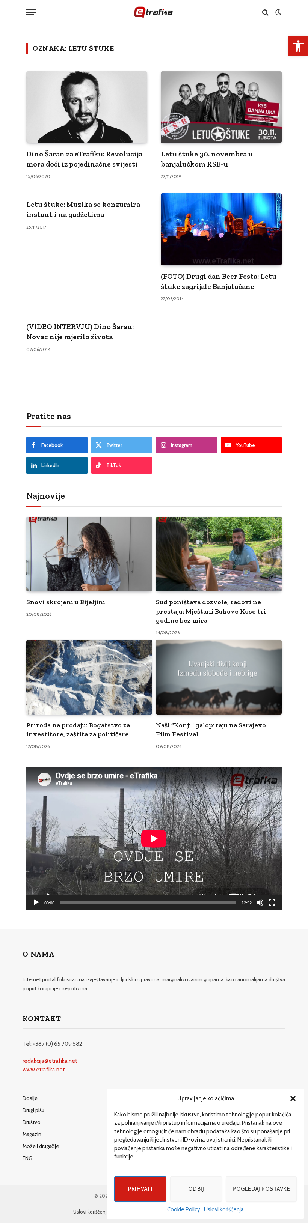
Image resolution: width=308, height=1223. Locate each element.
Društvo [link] (32, 1122)
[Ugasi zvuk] (260, 902)
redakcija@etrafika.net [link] (50, 1061)
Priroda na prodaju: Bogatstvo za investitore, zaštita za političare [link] (78, 729)
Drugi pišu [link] (33, 1110)
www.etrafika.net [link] (44, 1069)
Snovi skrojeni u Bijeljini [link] (65, 602)
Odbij (196, 1188)
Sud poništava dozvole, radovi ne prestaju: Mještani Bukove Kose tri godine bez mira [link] (211, 611)
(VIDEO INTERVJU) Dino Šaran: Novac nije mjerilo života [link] (80, 331)
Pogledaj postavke (261, 1188)
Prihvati (140, 1188)
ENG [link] (27, 1158)
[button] (293, 1098)
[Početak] (36, 902)
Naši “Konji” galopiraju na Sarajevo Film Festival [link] (211, 729)
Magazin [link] (32, 1134)
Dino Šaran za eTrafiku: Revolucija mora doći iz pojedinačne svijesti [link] (84, 158)
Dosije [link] (30, 1098)
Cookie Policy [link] (183, 1209)
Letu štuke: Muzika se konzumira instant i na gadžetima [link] (83, 209)
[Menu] (31, 12)
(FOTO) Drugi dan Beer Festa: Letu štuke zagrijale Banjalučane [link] (218, 281)
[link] (298, 46)
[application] (154, 838)
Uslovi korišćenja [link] (224, 1209)
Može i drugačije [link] (41, 1146)
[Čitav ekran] (272, 902)
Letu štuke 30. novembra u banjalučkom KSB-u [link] (207, 158)
